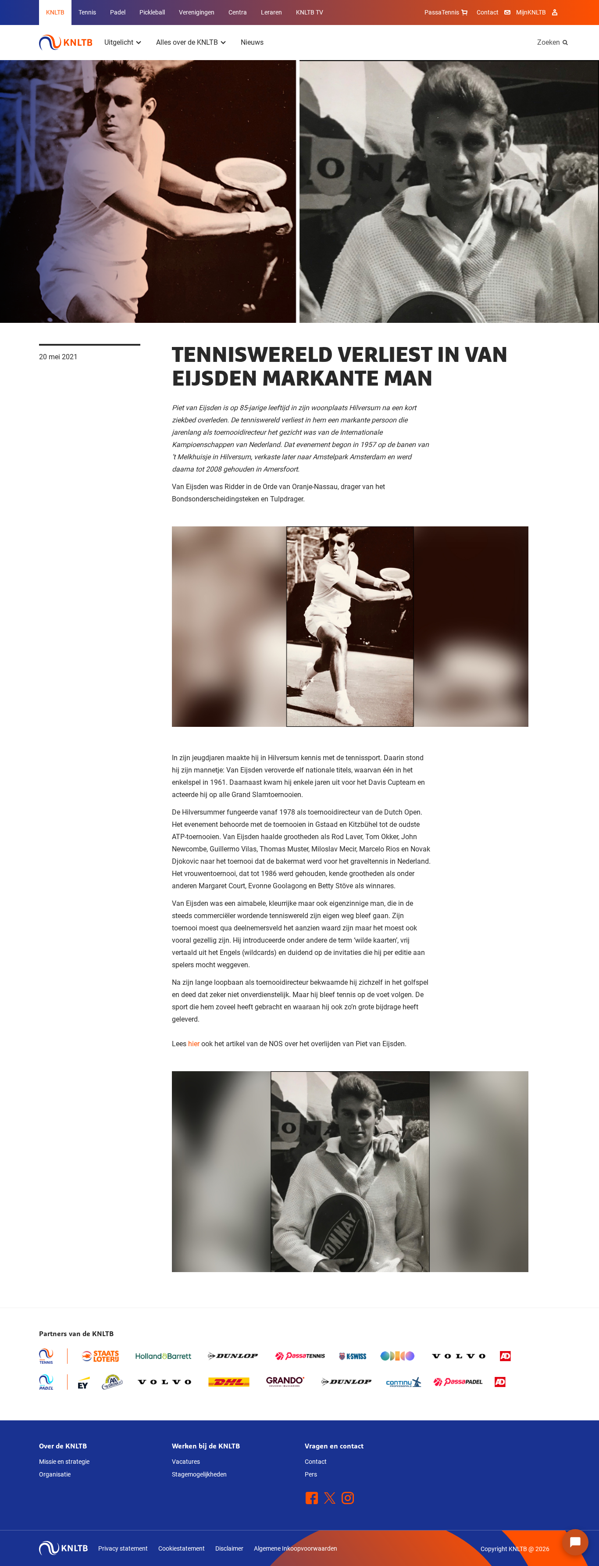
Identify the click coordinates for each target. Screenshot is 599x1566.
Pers (311, 1474)
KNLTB (55, 12)
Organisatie (55, 1474)
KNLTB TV (309, 12)
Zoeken (548, 42)
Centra (237, 12)
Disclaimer (229, 1548)
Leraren (271, 12)
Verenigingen (196, 12)
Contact (488, 12)
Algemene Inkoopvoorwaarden (295, 1548)
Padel (117, 12)
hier (194, 1044)
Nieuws (252, 42)
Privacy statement (123, 1548)
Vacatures (186, 1461)
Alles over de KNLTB (187, 42)
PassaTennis (441, 12)
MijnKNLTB (531, 12)
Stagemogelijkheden (199, 1474)
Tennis (87, 12)
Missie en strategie (64, 1461)
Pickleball (152, 12)
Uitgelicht (118, 42)
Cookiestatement (181, 1548)
